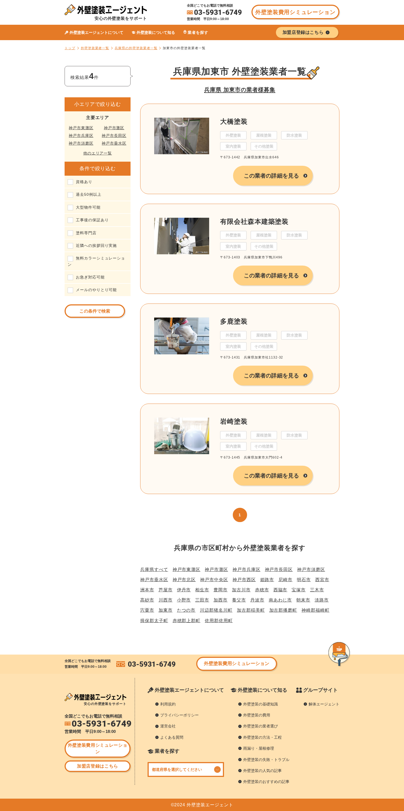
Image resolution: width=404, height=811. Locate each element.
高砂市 (147, 600)
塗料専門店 (86, 233)
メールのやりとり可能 (96, 290)
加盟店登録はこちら (97, 766)
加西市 (221, 600)
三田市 (202, 600)
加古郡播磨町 (283, 610)
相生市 (202, 589)
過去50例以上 (88, 194)
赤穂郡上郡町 (187, 620)
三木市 (317, 589)
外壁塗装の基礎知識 (260, 704)
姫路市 (267, 579)
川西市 (166, 600)
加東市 (166, 610)
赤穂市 (262, 589)
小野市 (184, 600)
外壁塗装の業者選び (260, 726)
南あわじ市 (280, 600)
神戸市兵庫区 (81, 135)
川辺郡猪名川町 (216, 610)
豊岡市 (221, 589)
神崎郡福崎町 (315, 610)
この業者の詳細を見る (271, 176)
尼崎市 (285, 579)
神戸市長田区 (114, 135)
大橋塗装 (234, 121)
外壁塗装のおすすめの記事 (266, 781)
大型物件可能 (88, 207)
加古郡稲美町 (251, 610)
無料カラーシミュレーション (96, 261)
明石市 (304, 579)
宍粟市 (147, 610)
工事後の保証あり (92, 220)
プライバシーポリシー (179, 715)
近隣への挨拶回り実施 (96, 245)
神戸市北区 (184, 579)
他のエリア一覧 (97, 153)
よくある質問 (171, 737)
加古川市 (241, 589)
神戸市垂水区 (114, 143)
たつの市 (186, 610)
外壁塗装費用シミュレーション (295, 12)
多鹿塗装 (234, 321)
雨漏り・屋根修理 (258, 748)
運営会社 (168, 726)
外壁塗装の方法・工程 (262, 737)
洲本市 (147, 589)
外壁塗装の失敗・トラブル (266, 759)
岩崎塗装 (234, 421)
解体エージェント (324, 704)
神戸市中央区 (214, 579)
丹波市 (257, 600)
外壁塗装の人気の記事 (262, 770)
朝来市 (303, 600)
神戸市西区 (244, 579)
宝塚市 (299, 589)
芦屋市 (166, 589)
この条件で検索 (94, 311)
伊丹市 (184, 589)
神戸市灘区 (114, 128)
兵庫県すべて (154, 569)
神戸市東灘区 (81, 128)
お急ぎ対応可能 (90, 277)
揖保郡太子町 (154, 620)
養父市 (239, 600)
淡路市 (322, 600)
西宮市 (322, 579)
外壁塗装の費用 (256, 715)
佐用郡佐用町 (219, 620)
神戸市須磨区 (81, 143)
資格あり (84, 182)
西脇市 (280, 589)
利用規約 (168, 704)
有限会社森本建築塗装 (254, 221)
